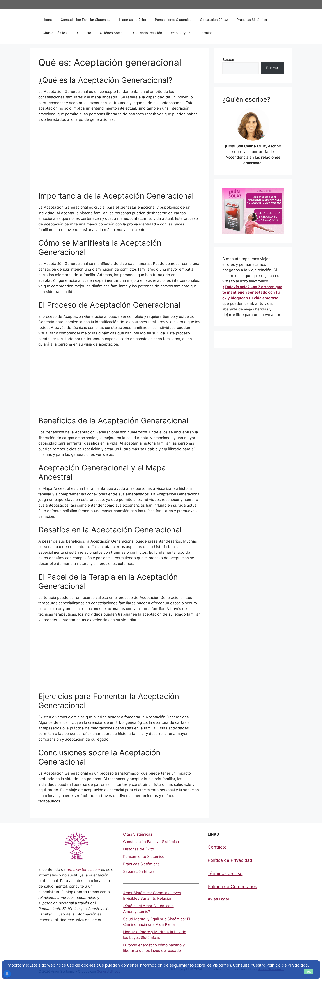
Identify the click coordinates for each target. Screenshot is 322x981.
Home (47, 20)
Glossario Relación (147, 33)
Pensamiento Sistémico (173, 20)
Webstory (178, 33)
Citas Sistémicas (55, 33)
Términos (207, 33)
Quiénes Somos (112, 33)
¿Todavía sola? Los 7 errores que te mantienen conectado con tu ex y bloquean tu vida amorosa (252, 292)
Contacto (84, 33)
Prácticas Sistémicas (253, 20)
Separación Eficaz (214, 20)
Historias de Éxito (132, 20)
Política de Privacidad (230, 860)
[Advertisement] (119, 158)
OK (309, 971)
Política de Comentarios (232, 886)
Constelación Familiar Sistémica (85, 20)
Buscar (228, 59)
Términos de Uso (225, 873)
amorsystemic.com (83, 869)
